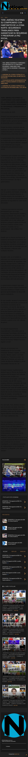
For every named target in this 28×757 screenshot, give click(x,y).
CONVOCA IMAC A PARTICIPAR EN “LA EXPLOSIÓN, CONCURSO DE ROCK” (14, 486)
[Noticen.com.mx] (14, 9)
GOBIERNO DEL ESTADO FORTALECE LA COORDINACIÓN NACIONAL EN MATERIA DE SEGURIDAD (13, 76)
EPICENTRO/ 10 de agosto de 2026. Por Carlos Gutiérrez (13, 647)
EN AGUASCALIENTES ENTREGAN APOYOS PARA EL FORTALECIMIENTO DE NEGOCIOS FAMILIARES (13, 81)
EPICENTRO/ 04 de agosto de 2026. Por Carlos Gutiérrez (13, 671)
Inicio (2, 17)
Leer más (16, 610)
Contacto (8, 746)
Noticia (6, 17)
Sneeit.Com (16, 754)
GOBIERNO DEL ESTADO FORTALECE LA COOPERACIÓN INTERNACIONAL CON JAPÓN (13, 86)
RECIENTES (5, 514)
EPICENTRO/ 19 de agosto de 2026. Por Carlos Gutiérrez (13, 695)
